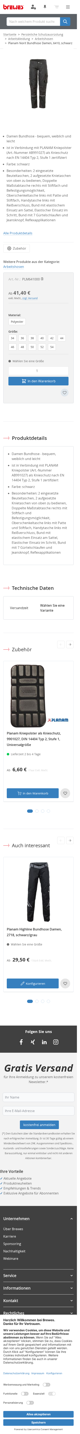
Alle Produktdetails (17, 233)
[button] (38, 1219)
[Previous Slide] (61, 644)
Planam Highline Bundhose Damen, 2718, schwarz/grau (34, 932)
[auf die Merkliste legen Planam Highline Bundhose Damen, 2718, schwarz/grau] (65, 983)
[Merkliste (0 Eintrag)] (45, 7)
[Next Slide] (70, 644)
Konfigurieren (35, 983)
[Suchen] (65, 21)
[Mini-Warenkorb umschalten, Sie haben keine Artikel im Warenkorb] (56, 7)
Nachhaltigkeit (14, 1251)
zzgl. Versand (30, 298)
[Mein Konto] (33, 7)
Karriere (9, 1236)
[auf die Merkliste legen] (65, 393)
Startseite (9, 34)
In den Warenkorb (35, 793)
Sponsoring (12, 1243)
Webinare (10, 1258)
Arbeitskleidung (19, 39)
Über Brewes (13, 1229)
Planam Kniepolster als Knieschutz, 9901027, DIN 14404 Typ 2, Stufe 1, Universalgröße (34, 739)
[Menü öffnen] (68, 7)
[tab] (30, 811)
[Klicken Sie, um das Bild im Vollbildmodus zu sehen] (38, 83)
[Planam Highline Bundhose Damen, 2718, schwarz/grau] (38, 892)
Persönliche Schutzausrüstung (42, 34)
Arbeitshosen (44, 39)
